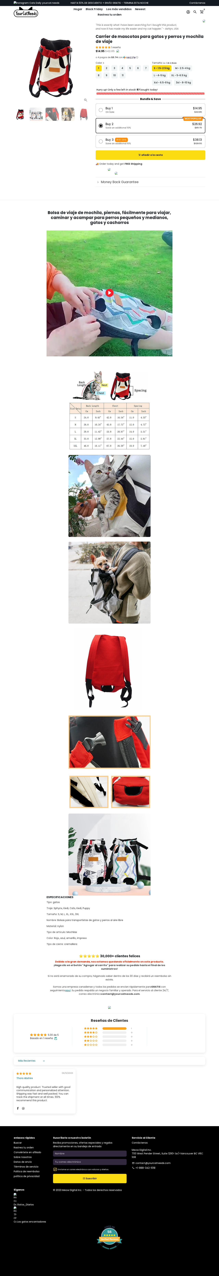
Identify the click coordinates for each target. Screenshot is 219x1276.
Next (86, 67)
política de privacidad (27, 1176)
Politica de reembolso (27, 1171)
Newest (140, 9)
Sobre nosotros (23, 1157)
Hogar (78, 9)
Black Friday (94, 9)
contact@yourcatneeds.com (151, 1163)
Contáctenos (197, 3)
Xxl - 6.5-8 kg (162, 82)
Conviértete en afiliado (27, 1152)
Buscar (18, 1142)
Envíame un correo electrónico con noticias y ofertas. (83, 1169)
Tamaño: (164, 63)
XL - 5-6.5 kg (179, 75)
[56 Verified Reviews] (109, 1251)
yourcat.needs (50, 3)
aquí (67, 990)
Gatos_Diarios (25, 1204)
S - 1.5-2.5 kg (162, 68)
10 (114, 75)
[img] (23, 1073)
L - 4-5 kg (160, 75)
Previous (18, 67)
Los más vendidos (119, 9)
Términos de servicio (26, 1166)
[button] (103, 47)
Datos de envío (23, 1162)
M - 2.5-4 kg (182, 68)
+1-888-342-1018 (143, 1168)
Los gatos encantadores (31, 1221)
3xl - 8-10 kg (183, 82)
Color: (100, 63)
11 (123, 75)
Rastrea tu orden (109, 15)
